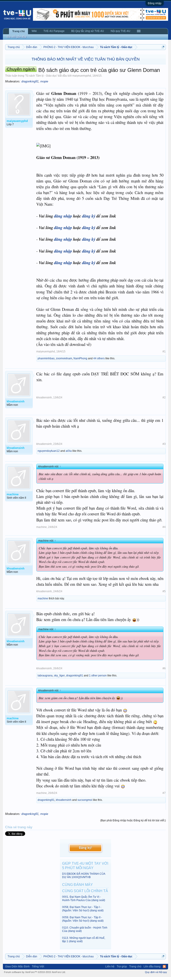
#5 (164, 591)
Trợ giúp (122, 966)
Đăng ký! (85, 848)
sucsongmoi (84, 799)
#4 (164, 527)
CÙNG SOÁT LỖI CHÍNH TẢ (85, 891)
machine (41, 527)
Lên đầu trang (152, 966)
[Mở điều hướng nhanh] (163, 47)
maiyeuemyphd (81, 75)
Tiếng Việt (38, 966)
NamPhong (80, 358)
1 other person (98, 675)
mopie (44, 81)
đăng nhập (63, 216)
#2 (164, 397)
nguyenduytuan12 (49, 450)
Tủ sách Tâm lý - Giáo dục (41, 75)
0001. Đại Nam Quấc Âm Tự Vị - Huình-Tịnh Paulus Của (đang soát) (83, 898)
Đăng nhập (154, 3)
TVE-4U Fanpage (54, 31)
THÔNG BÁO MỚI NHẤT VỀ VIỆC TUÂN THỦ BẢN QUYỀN (86, 59)
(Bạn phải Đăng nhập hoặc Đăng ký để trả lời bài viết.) (133, 820)
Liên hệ (109, 966)
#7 (164, 793)
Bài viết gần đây (16, 36)
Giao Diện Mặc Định (17, 966)
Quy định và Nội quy (156, 972)
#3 (164, 444)
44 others (99, 358)
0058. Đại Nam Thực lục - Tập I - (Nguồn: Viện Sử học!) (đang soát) (83, 909)
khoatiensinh (44, 397)
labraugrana (45, 675)
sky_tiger (59, 675)
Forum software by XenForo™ (35, 972)
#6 (164, 668)
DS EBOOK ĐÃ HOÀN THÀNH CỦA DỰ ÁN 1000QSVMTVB (83, 875)
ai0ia (69, 450)
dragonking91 (30, 81)
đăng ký (88, 216)
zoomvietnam (64, 358)
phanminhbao (46, 358)
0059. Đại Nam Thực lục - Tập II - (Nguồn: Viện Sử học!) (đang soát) (83, 919)
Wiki (34, 31)
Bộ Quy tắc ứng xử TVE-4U (87, 31)
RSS (164, 966)
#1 (164, 351)
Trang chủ (18, 31)
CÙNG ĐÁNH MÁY (77, 885)
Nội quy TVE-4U (120, 31)
